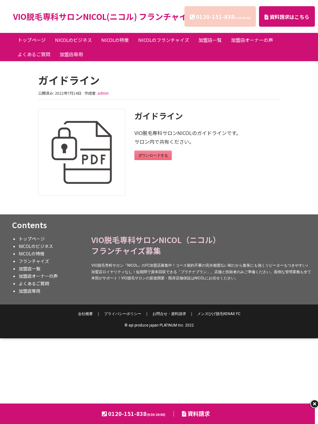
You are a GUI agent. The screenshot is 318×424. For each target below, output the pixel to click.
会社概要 (85, 314)
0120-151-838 (223, 16)
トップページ (32, 40)
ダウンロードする (153, 155)
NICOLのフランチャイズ (163, 40)
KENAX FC (218, 314)
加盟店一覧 (210, 40)
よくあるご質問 (34, 54)
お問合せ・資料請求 (169, 314)
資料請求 (198, 413)
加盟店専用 (71, 54)
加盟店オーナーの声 (252, 40)
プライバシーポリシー (122, 314)
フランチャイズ (34, 261)
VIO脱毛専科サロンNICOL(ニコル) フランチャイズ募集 (112, 16)
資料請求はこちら (288, 16)
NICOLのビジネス (73, 40)
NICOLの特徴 (115, 40)
